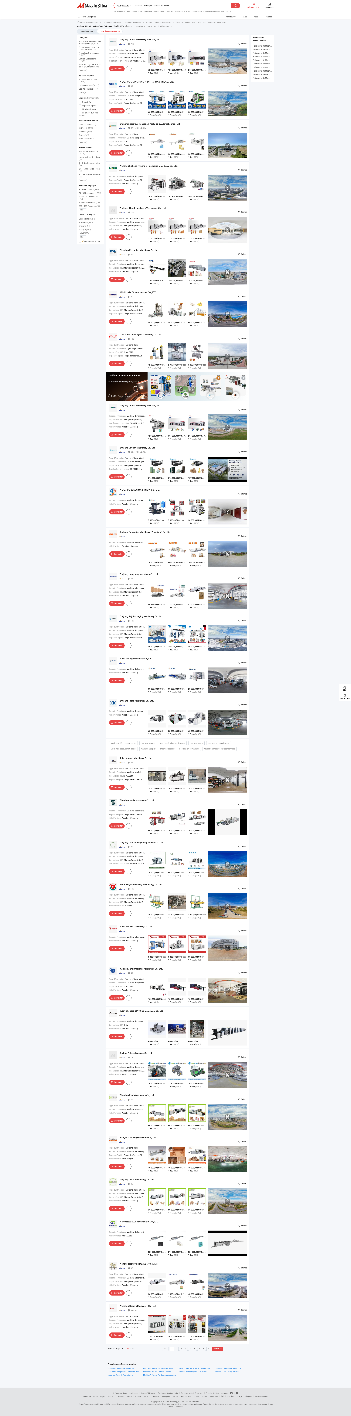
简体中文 (111, 1396)
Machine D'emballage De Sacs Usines (192, 1372)
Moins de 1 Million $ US (88, 152)
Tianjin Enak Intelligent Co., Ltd (140, 334)
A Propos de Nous (120, 1393)
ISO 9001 (85, 131)
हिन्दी (222, 1396)
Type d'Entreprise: (116, 50)
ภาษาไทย (230, 1396)
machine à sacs (196, 743)
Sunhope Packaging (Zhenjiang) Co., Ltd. (145, 532)
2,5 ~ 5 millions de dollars (89, 169)
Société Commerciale (88, 80)
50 (133, 1349)
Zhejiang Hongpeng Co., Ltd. (139, 574)
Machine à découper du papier (123, 748)
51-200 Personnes (90, 193)
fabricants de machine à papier (178, 11)
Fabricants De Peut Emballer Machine (157, 1372)
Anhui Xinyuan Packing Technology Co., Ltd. (141, 884)
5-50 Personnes (89, 189)
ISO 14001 (86, 128)
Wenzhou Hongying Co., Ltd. (139, 1263)
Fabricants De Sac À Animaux (265, 49)
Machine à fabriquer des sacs (172, 743)
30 (128, 1349)
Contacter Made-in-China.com (192, 1393)
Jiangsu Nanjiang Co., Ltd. (138, 1137)
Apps (256, 16)
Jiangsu (85, 229)
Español (147, 1396)
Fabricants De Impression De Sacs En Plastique (124, 1372)
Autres (84, 135)
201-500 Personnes (90, 202)
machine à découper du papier (123, 743)
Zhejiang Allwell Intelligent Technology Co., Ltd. (143, 208)
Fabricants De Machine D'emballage (268, 56)
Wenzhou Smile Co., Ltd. (137, 800)
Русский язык (186, 1396)
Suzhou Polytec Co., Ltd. (136, 1053)
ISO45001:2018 (88, 138)
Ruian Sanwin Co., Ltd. (136, 926)
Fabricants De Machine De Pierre (266, 53)
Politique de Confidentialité (168, 1393)
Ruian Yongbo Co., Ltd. (136, 758)
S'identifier (269, 7)
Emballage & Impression (89, 54)
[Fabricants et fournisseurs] (92, 6)
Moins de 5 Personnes (88, 197)
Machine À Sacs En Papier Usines (227, 1372)
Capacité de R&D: (116, 57)
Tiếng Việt (248, 1396)
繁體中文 (121, 1396)
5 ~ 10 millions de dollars (89, 158)
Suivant (216, 1349)
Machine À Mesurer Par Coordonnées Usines (159, 1375)
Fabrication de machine (189, 748)
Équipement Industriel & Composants (89, 48)
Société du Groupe (88, 89)
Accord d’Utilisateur (148, 1393)
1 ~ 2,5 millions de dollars (89, 164)
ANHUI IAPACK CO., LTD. (138, 292)
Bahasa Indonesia (261, 1396)
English (102, 1396)
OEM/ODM (86, 102)
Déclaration (133, 1393)
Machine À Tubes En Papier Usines (120, 1375)
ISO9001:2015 (87, 124)
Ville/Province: (115, 183)
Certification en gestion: (119, 60)
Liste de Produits (87, 31)
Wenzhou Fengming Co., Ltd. (139, 250)
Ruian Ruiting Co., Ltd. (136, 658)
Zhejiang (85, 226)
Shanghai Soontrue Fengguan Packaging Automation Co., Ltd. (150, 123)
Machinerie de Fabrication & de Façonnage (90, 42)
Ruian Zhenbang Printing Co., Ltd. (141, 1010)
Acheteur (230, 16)
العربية (204, 1396)
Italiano (175, 1396)
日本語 (129, 1396)
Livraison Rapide (89, 109)
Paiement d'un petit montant (88, 113)
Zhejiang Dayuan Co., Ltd (137, 447)
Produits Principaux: (117, 53)
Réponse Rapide (89, 105)
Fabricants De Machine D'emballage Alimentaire (195, 1368)
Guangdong (87, 218)
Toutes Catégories (88, 16)
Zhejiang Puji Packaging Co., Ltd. (141, 616)
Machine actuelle (167, 748)
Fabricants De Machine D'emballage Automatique (159, 1368)
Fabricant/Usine (89, 85)
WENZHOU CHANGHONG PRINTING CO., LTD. (147, 81)
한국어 (196, 1396)
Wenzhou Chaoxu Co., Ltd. (138, 1305)
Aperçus (224, 1393)
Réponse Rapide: (116, 103)
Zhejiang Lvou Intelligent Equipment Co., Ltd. (141, 842)
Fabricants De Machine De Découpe (228, 1368)
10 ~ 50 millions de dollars (90, 175)
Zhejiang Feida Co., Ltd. (137, 700)
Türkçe (239, 1396)
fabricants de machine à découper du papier (148, 11)
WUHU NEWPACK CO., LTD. (139, 1221)
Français (138, 1396)
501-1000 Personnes (90, 206)
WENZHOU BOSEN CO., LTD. (140, 489)
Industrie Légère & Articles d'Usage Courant (90, 65)
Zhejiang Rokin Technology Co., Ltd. (137, 1179)
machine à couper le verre (218, 743)
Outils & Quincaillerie (87, 59)
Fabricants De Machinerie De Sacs (267, 67)
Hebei (84, 233)
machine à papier (148, 743)
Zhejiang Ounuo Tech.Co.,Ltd (139, 39)
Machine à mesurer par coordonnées (219, 748)
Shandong (86, 222)
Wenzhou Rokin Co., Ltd (137, 1095)
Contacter (118, 68)
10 (122, 1349)
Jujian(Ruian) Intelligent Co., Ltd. (141, 968)
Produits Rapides (212, 1393)
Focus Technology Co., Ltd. (174, 1401)
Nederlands (214, 1396)
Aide (245, 16)
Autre (82, 92)
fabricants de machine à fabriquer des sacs (208, 11)
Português (166, 1396)
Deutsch (156, 1396)
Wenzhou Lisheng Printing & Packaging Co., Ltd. (149, 165)
